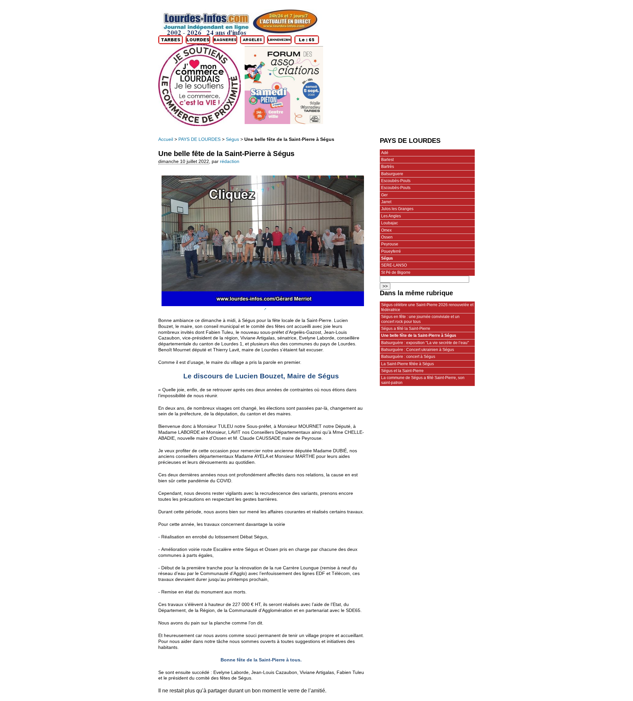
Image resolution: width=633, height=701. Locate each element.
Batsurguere (392, 174)
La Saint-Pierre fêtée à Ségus (407, 364)
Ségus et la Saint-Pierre (402, 370)
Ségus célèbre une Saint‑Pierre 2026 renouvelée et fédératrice (427, 307)
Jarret (386, 202)
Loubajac (389, 223)
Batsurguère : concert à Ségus (408, 356)
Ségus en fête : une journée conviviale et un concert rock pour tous (420, 319)
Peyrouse (389, 244)
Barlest (387, 159)
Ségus (232, 139)
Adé (384, 152)
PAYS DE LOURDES (199, 139)
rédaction (229, 161)
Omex (386, 230)
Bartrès (387, 166)
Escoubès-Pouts (395, 180)
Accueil (165, 139)
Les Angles (391, 216)
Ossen (387, 237)
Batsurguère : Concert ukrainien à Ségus (417, 349)
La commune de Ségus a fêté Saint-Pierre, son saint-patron (423, 380)
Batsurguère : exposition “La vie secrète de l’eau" (425, 342)
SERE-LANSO (394, 265)
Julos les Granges (397, 209)
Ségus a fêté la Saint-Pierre (405, 328)
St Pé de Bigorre (395, 272)
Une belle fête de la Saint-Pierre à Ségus (418, 335)
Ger (384, 195)
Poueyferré (391, 251)
